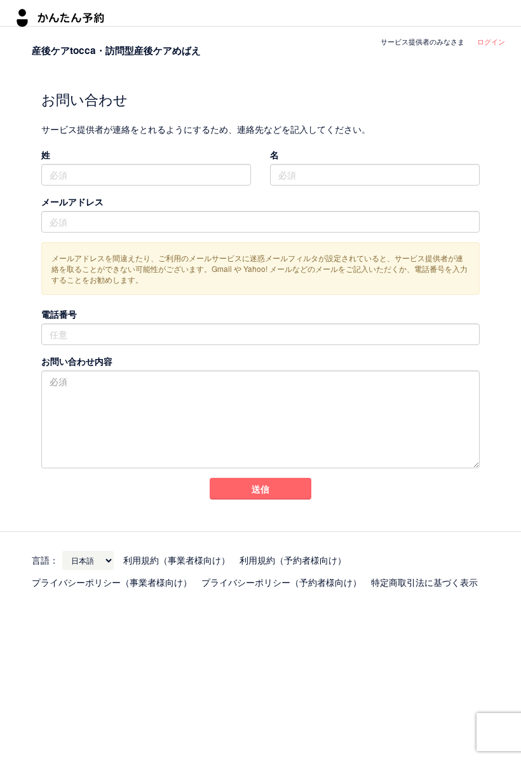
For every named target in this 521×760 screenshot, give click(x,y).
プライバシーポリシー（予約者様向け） (281, 582)
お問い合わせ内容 (76, 361)
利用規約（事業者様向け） (176, 559)
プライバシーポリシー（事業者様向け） (112, 582)
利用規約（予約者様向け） (293, 559)
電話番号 (59, 314)
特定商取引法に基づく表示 (424, 582)
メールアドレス (72, 201)
